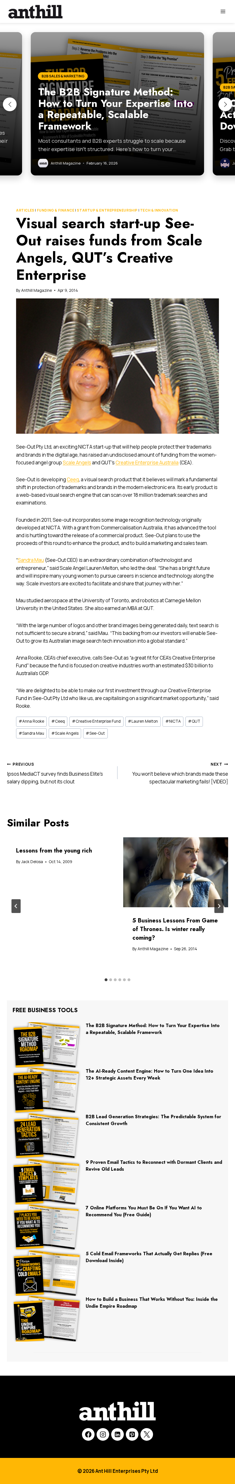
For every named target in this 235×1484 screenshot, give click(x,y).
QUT (194, 721)
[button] (10, 104)
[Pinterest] (132, 1434)
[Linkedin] (117, 1434)
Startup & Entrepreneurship (107, 210)
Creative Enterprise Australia (147, 462)
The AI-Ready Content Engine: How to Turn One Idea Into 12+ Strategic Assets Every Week (149, 1074)
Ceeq (73, 479)
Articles (25, 210)
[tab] (106, 979)
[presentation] (175, 872)
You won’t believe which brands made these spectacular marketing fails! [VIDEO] (180, 773)
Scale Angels (77, 462)
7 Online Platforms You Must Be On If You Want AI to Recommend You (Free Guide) (144, 1211)
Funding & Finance (56, 210)
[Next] (219, 906)
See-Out (95, 733)
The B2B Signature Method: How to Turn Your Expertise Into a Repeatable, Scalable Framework (153, 1029)
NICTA (173, 721)
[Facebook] (88, 1434)
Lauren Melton (143, 721)
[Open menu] (223, 11)
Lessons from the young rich (54, 850)
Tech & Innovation (159, 210)
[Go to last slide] (16, 906)
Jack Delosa (32, 861)
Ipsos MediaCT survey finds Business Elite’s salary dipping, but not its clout (55, 773)
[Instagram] (103, 1434)
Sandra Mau (31, 560)
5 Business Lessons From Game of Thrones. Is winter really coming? (175, 929)
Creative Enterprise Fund (96, 721)
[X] (146, 1434)
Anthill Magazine (36, 290)
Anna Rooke (31, 721)
